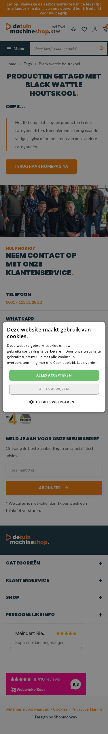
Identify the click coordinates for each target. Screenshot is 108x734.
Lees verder (87, 362)
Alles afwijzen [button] (54, 389)
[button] (53, 402)
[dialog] (54, 367)
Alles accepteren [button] (54, 375)
